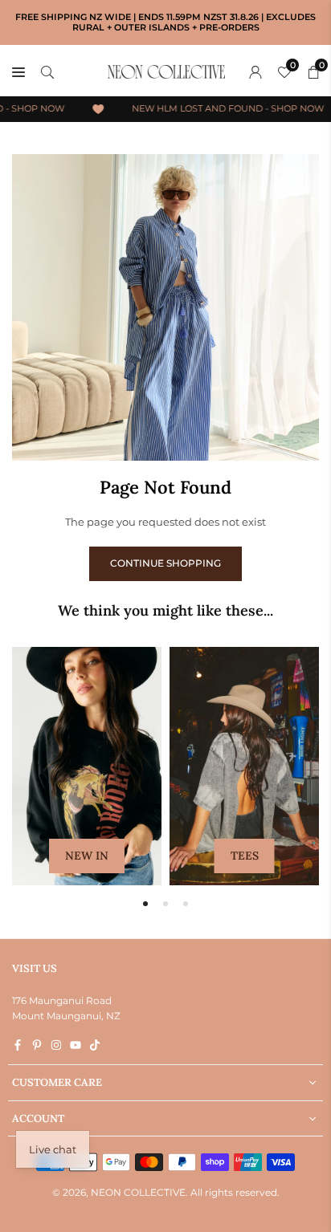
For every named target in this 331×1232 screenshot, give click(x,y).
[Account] (255, 71)
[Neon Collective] (166, 70)
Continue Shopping (165, 563)
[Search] (47, 71)
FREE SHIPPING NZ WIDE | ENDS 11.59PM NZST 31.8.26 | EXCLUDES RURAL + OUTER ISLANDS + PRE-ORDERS (165, 22)
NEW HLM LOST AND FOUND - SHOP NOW (225, 108)
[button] (146, 904)
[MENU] (18, 71)
